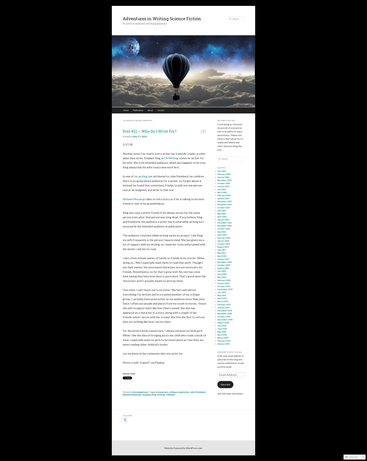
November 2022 (224, 226)
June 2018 (222, 329)
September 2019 (225, 289)
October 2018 (223, 316)
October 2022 (223, 229)
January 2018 (223, 344)
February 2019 (224, 304)
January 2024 (223, 198)
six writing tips (143, 176)
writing (160, 394)
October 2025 (223, 183)
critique (173, 392)
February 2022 (224, 238)
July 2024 (221, 189)
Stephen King (149, 394)
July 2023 (221, 210)
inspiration (183, 392)
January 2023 (223, 220)
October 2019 (223, 286)
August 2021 (223, 247)
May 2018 (221, 332)
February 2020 (224, 280)
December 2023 (224, 201)
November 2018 (224, 313)
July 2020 (221, 271)
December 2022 (224, 223)
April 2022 (222, 235)
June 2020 (222, 274)
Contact (161, 110)
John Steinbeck (198, 392)
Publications (138, 110)
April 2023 (222, 217)
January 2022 (223, 241)
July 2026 (221, 171)
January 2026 (223, 177)
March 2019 (222, 301)
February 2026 (224, 174)
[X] (125, 420)
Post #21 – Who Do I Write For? (149, 131)
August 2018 (223, 322)
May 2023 (221, 214)
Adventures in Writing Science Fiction (162, 18)
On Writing (171, 158)
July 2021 (221, 250)
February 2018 (224, 341)
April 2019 (222, 298)
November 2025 (224, 180)
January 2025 (223, 186)
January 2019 (223, 307)
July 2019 (221, 292)
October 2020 (223, 265)
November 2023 (224, 204)
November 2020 (224, 262)
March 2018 (222, 338)
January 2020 (223, 283)
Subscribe (225, 384)
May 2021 (221, 253)
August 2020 (223, 268)
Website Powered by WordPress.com (183, 448)
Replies (170, 394)
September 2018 (225, 319)
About (150, 110)
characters (162, 392)
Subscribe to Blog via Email (229, 352)
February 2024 (224, 195)
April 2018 (222, 335)
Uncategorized (140, 392)
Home (125, 110)
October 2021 (223, 244)
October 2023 (223, 207)
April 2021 (222, 256)
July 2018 (221, 325)
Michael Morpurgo (134, 199)
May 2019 (221, 295)
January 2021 (223, 259)
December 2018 (224, 310)
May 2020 (221, 277)
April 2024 (222, 192)
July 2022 (221, 232)
